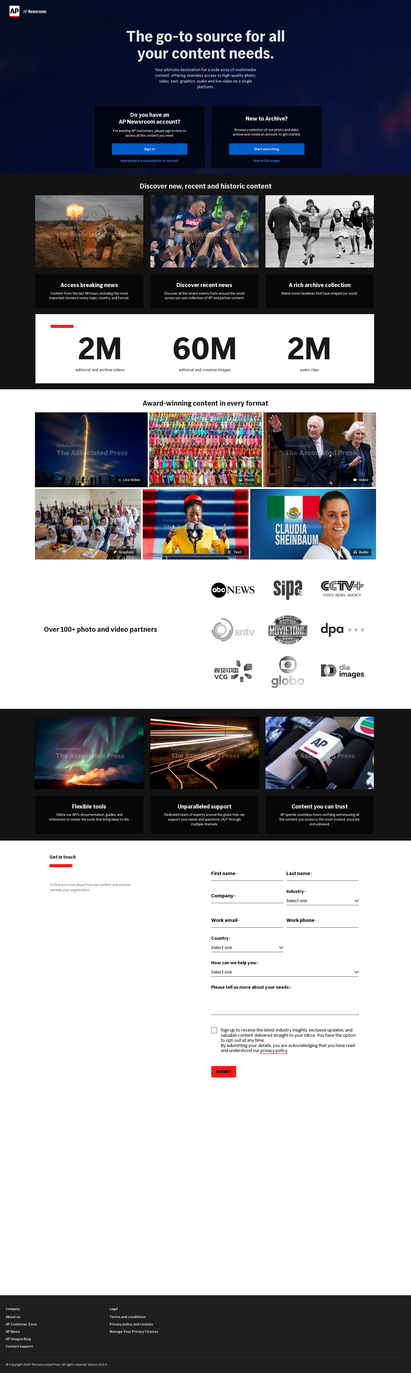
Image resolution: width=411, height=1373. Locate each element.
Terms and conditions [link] (128, 1317)
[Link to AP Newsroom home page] (29, 11)
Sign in (149, 149)
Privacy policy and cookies (131, 1324)
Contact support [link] (19, 1346)
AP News (13, 1331)
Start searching (266, 149)
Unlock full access (266, 161)
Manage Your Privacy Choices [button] (134, 1331)
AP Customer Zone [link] (21, 1324)
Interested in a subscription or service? (150, 161)
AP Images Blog (18, 1339)
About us (13, 1317)
